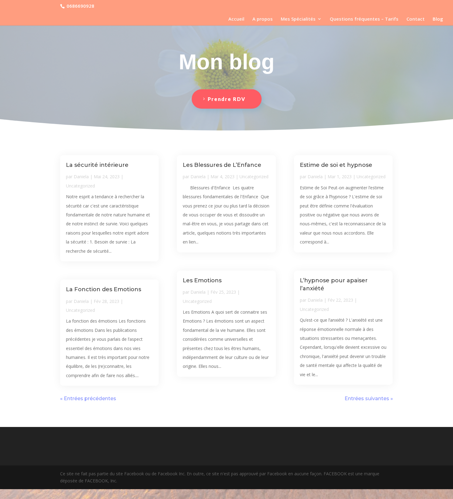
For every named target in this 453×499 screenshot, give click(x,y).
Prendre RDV (227, 99)
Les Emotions (202, 280)
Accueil (236, 19)
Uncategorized (80, 186)
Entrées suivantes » (369, 398)
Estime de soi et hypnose (336, 165)
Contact (415, 19)
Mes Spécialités (298, 19)
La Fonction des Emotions (103, 289)
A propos (262, 19)
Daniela (81, 176)
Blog (438, 19)
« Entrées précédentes (88, 398)
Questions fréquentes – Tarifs (364, 19)
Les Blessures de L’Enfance (222, 165)
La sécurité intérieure (97, 165)
